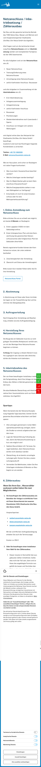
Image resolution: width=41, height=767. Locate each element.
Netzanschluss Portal (13, 279)
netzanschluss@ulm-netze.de (19, 155)
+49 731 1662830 (16, 152)
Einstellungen (20, 752)
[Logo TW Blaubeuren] (5, 4)
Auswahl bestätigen (20, 757)
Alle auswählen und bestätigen (20, 762)
